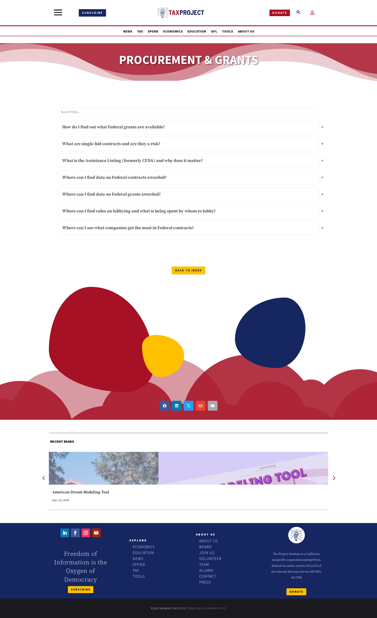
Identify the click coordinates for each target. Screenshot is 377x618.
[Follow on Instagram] (85, 532)
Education (196, 31)
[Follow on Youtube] (96, 532)
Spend (153, 31)
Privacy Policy (196, 608)
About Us (246, 31)
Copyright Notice (216, 608)
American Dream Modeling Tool (80, 492)
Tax (140, 31)
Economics (173, 31)
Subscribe (92, 13)
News (127, 31)
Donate (279, 13)
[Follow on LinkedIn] (64, 532)
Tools (227, 31)
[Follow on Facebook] (75, 532)
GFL (214, 31)
